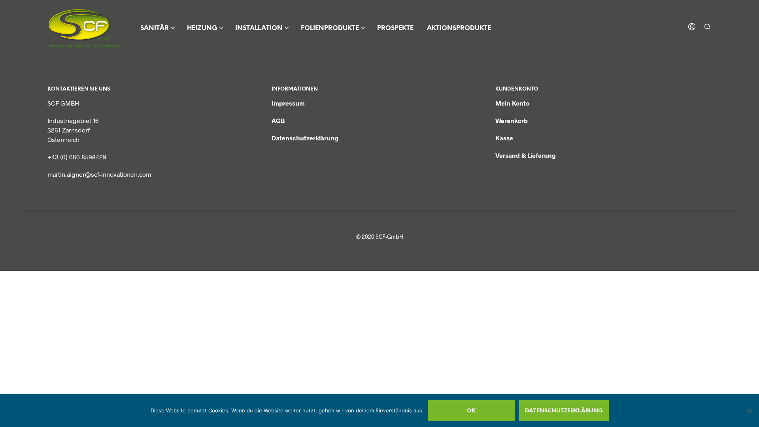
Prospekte (395, 28)
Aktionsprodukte (459, 28)
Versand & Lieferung (525, 155)
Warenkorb (511, 120)
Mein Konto (512, 103)
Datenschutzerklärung (305, 138)
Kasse (504, 138)
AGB (278, 120)
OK (471, 411)
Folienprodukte (330, 28)
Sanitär (154, 28)
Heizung (202, 28)
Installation (259, 28)
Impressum (288, 103)
